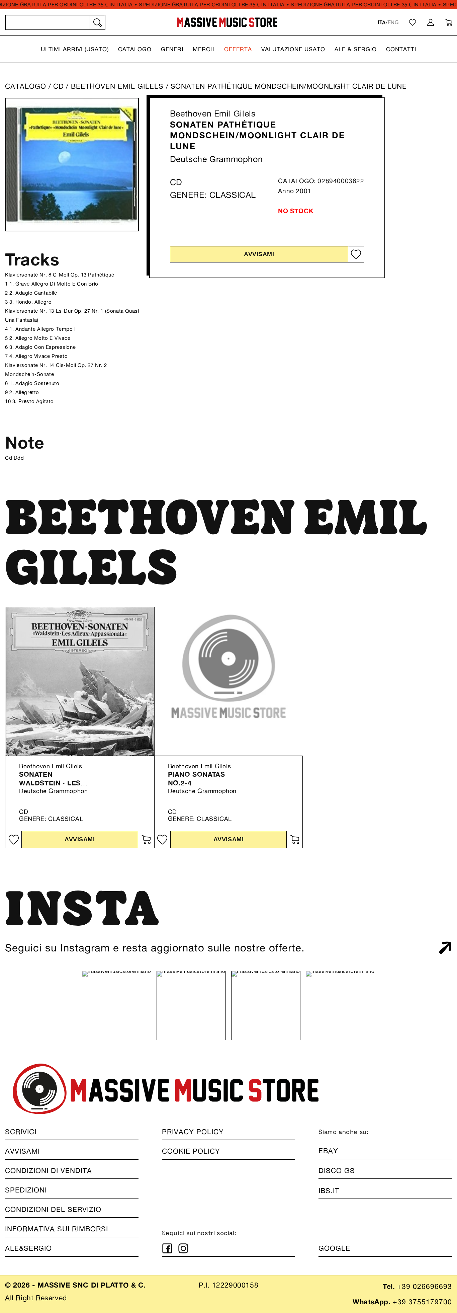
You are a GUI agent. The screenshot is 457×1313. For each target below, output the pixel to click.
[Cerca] (97, 23)
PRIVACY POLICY (193, 1132)
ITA (382, 22)
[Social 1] (167, 1248)
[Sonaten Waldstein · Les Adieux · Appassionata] (80, 681)
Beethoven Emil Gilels (213, 113)
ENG (393, 22)
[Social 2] (183, 1248)
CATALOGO (25, 86)
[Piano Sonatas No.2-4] (229, 681)
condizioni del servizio (53, 1209)
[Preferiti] (412, 22)
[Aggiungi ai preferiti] (356, 254)
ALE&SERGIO (28, 1248)
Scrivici (20, 1132)
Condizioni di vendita (48, 1170)
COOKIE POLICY (191, 1151)
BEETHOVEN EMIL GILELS (118, 86)
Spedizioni (26, 1190)
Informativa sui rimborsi (56, 1229)
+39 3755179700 (422, 1302)
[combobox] (55, 22)
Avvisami (259, 254)
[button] (74, 49)
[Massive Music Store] (227, 22)
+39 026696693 (424, 1286)
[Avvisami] (146, 839)
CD (58, 86)
